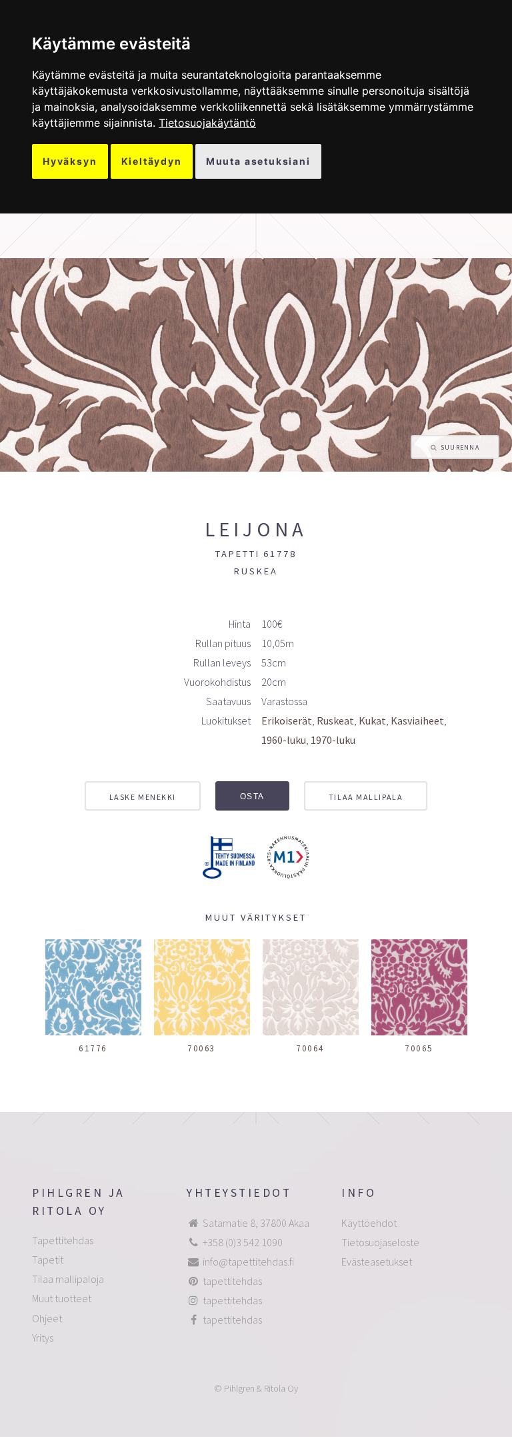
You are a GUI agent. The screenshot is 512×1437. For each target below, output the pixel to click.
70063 (201, 1048)
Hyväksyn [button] (70, 161)
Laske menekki (142, 797)
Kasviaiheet (417, 720)
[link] (207, 122)
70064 (310, 1048)
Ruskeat (335, 720)
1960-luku (283, 740)
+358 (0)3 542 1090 (243, 1242)
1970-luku (333, 740)
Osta (252, 796)
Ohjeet (47, 1318)
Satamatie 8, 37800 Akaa (256, 1223)
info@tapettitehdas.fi (248, 1261)
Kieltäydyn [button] (151, 161)
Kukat (372, 720)
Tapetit (47, 1259)
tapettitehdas (232, 1281)
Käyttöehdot (369, 1223)
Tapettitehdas (62, 1240)
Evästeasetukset (376, 1261)
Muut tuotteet (61, 1298)
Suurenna (460, 448)
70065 (419, 1048)
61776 (93, 1048)
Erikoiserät (286, 720)
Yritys (42, 1337)
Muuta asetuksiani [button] (258, 161)
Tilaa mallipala (366, 797)
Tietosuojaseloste (380, 1242)
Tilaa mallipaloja (68, 1279)
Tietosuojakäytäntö (207, 122)
